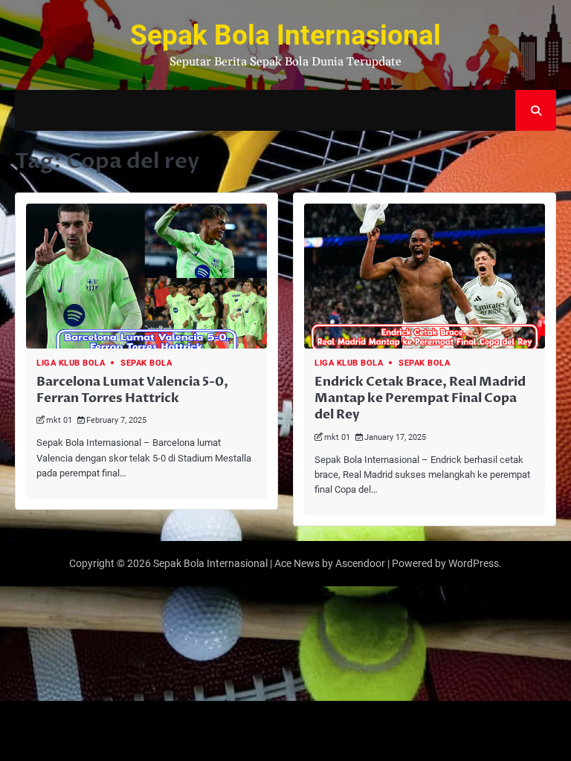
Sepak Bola (146, 363)
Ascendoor (360, 563)
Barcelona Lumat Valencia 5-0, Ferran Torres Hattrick (132, 390)
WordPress (473, 563)
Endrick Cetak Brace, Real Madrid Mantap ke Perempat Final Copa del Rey (420, 398)
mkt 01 (59, 420)
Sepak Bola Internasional (285, 35)
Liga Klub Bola (70, 363)
